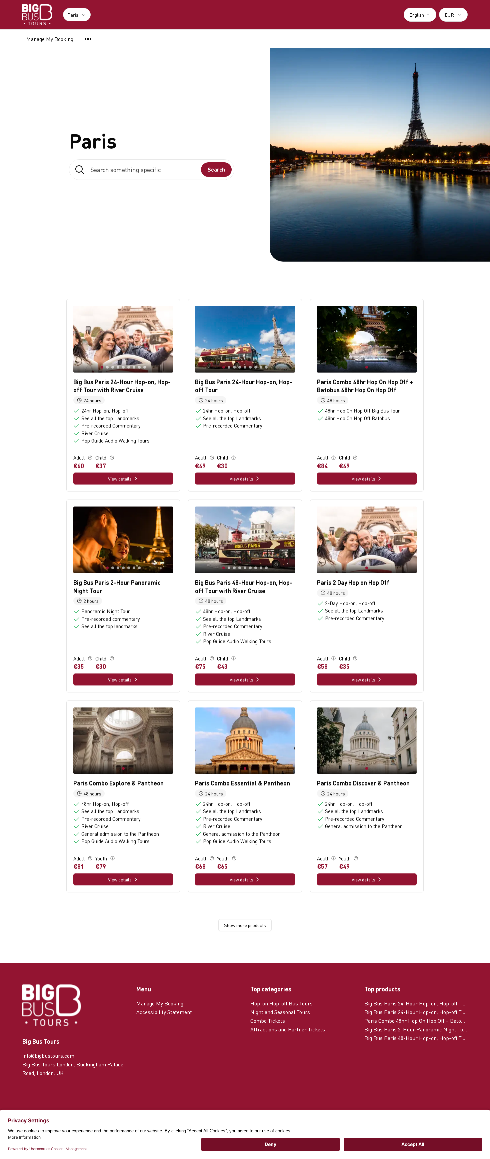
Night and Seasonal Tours (280, 1011)
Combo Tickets (267, 1020)
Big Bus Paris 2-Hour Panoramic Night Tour (416, 1029)
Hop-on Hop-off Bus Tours (281, 1003)
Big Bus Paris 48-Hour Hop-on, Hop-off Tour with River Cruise (416, 1037)
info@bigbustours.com (48, 1055)
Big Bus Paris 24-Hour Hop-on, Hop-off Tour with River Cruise (416, 1003)
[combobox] (420, 15)
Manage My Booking (49, 38)
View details (120, 479)
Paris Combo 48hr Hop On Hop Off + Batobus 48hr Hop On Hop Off (416, 1020)
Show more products (245, 925)
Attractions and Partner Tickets (287, 1029)
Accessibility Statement (164, 1011)
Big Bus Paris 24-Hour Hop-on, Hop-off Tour (416, 1011)
